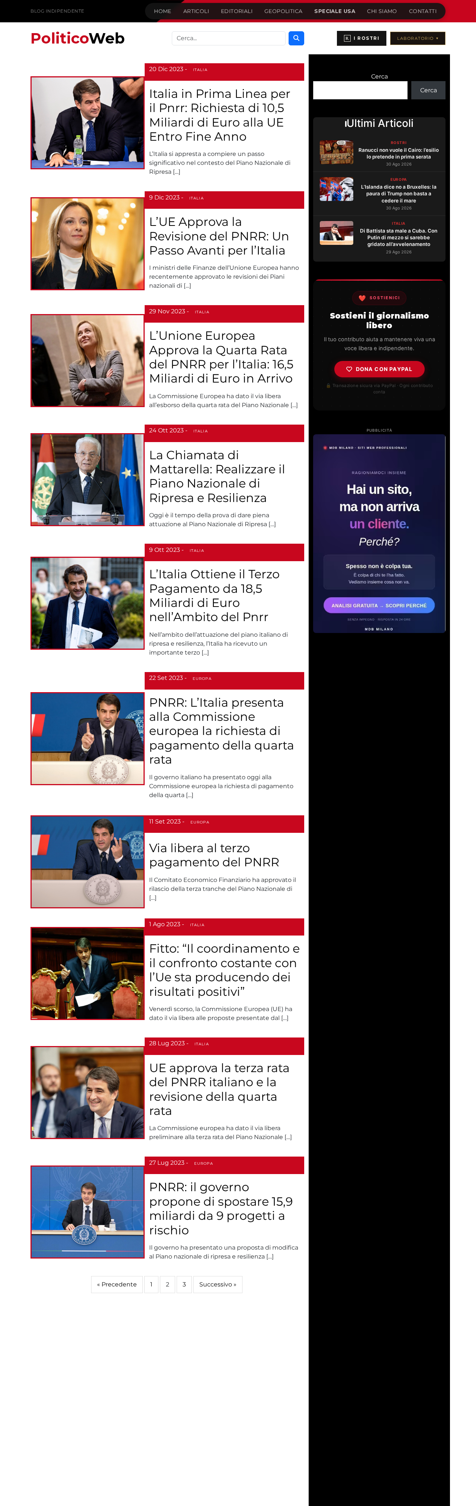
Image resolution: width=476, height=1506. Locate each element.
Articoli (196, 11)
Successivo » (218, 1284)
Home (162, 11)
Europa (202, 678)
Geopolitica (283, 11)
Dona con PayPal (384, 369)
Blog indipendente (57, 11)
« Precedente (117, 1284)
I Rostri (362, 38)
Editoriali (237, 11)
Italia (200, 69)
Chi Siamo (382, 11)
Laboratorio (417, 38)
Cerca (379, 76)
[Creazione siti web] (379, 533)
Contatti (423, 11)
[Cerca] (296, 38)
